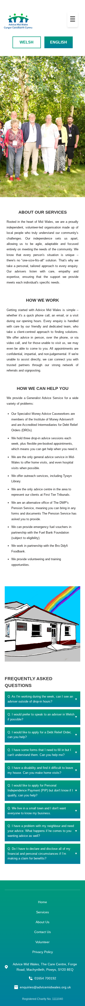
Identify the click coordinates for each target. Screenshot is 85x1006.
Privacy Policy (42, 952)
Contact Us (42, 932)
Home (42, 902)
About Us (42, 922)
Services (42, 912)
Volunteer (42, 942)
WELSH (27, 42)
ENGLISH (58, 42)
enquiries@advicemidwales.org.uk (45, 987)
